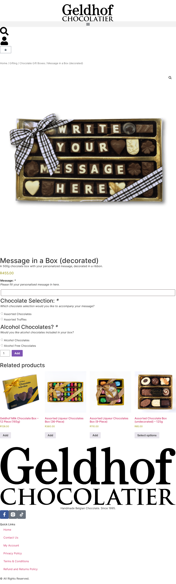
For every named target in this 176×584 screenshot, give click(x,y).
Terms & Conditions (16, 561)
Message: (8, 280)
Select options (147, 435)
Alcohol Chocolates (16, 340)
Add (17, 353)
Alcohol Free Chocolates (20, 345)
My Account (11, 545)
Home (3, 63)
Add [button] (5, 435)
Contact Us (10, 537)
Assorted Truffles (15, 319)
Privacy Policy (12, 553)
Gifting (13, 63)
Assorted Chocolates (17, 314)
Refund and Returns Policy (20, 569)
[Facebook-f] (4, 514)
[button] (88, 24)
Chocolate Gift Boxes (32, 63)
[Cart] (5, 49)
